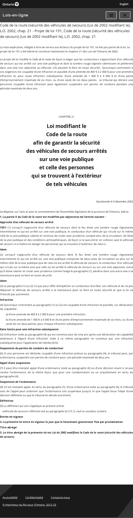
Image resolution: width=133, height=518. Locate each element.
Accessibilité (10, 497)
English (124, 4)
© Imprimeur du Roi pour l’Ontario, (29, 505)
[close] (124, 15)
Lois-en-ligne (15, 15)
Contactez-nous (60, 497)
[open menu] (111, 15)
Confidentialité (34, 497)
